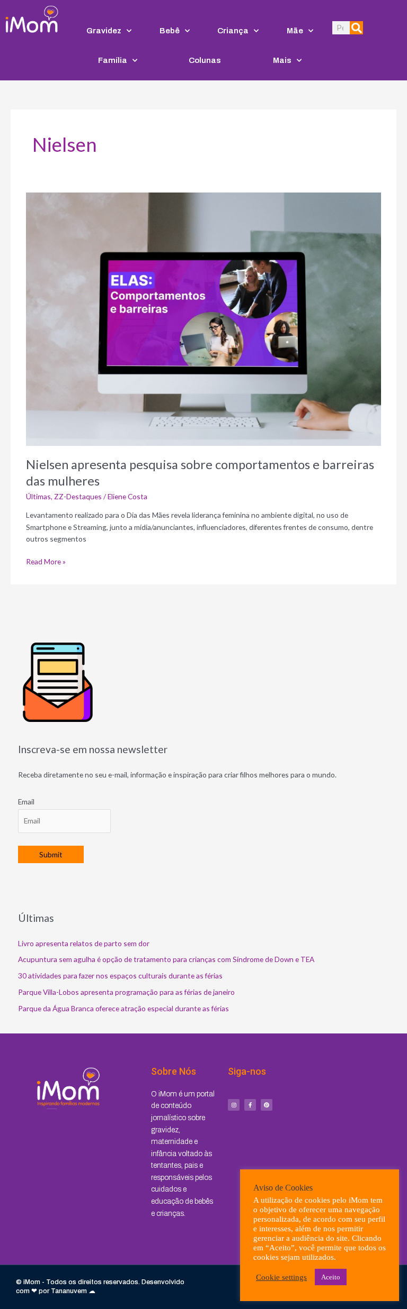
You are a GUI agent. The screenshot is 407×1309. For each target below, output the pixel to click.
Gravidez (103, 30)
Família (112, 60)
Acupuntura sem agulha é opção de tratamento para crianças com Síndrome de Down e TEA (166, 959)
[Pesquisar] (356, 27)
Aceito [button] (330, 1277)
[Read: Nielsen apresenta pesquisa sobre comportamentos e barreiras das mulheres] (203, 318)
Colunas (205, 60)
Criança (233, 30)
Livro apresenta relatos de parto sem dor (83, 943)
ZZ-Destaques (78, 496)
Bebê (170, 30)
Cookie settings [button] (281, 1277)
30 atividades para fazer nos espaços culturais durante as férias (120, 975)
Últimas (38, 496)
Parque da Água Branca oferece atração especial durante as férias (123, 1008)
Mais (282, 60)
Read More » (46, 561)
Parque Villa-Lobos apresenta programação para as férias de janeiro (126, 991)
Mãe (295, 30)
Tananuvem (69, 1291)
